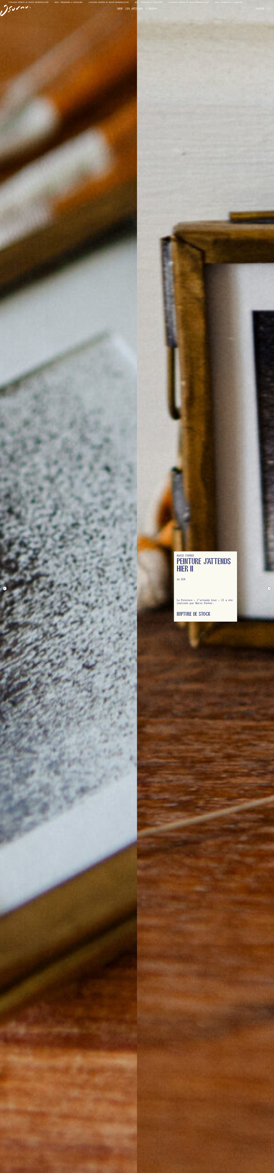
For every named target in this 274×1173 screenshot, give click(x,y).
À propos (151, 8)
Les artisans (134, 8)
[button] (5, 588)
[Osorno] (15, 10)
